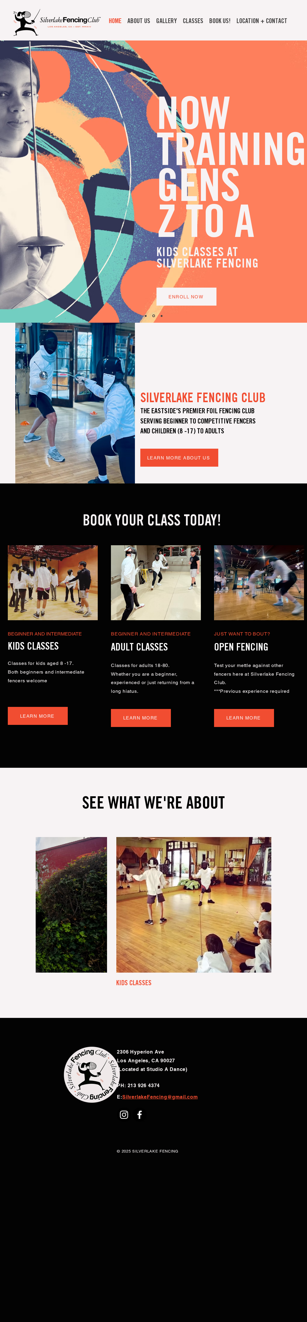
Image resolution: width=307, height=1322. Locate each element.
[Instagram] (124, 1115)
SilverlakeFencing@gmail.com (160, 1097)
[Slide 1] (146, 316)
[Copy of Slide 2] (153, 316)
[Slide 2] (161, 316)
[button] (138, 21)
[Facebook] (140, 1115)
